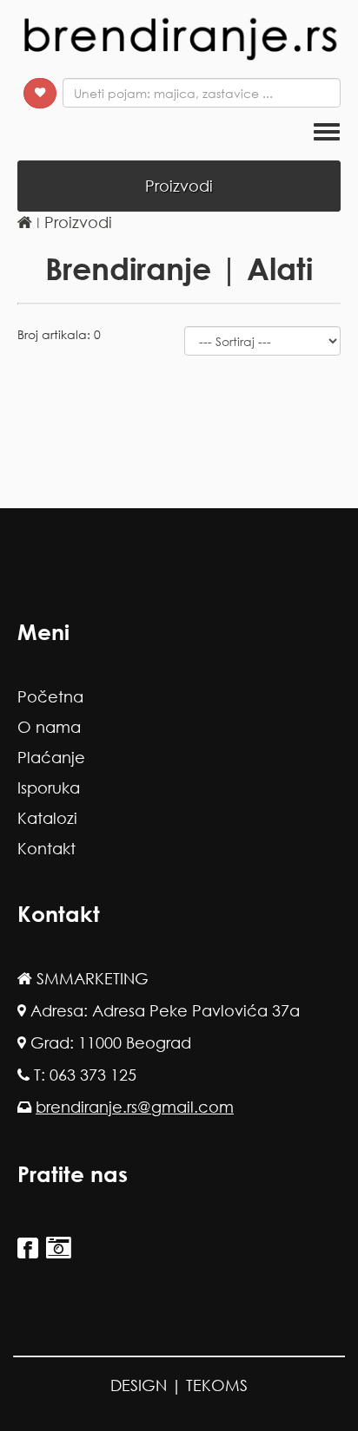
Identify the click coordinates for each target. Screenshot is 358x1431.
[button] (39, 93)
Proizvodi (78, 222)
